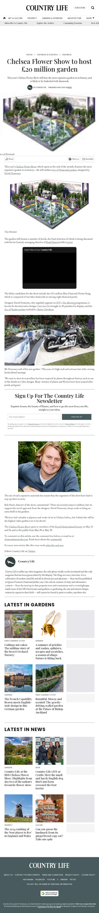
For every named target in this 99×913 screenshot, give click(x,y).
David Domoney (13, 173)
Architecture (74, 18)
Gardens (66, 54)
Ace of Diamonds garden (64, 169)
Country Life (41, 87)
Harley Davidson (45, 309)
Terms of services (33, 424)
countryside (56, 539)
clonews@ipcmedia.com (16, 539)
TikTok (72, 879)
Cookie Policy (88, 875)
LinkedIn (63, 879)
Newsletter (89, 159)
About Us (8, 875)
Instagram (28, 879)
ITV (58, 302)
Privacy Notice (70, 424)
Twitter (31, 551)
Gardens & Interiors (52, 18)
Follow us (75, 159)
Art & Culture (15, 18)
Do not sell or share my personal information (49, 884)
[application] (50, 268)
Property (32, 18)
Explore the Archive (45, 23)
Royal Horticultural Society (68, 526)
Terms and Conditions (52, 875)
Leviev (69, 242)
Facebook (40, 879)
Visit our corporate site (86, 904)
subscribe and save (55, 545)
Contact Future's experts (27, 875)
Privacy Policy (72, 875)
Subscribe (80, 7)
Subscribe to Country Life (16, 23)
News (69, 87)
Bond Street (52, 242)
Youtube (51, 879)
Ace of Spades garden (15, 309)
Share (11, 159)
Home (29, 54)
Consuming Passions (72, 23)
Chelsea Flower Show (25, 166)
